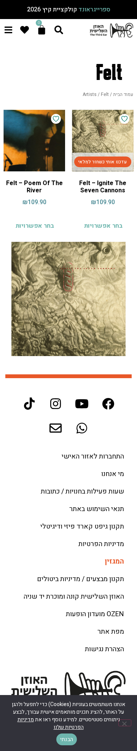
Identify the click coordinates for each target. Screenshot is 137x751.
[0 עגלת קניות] (42, 30)
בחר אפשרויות (103, 225)
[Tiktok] (29, 403)
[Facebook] (108, 403)
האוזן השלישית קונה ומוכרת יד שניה (74, 596)
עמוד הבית (123, 94)
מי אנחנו (112, 474)
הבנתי (66, 739)
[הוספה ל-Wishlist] (124, 119)
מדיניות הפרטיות (101, 544)
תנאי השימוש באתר (96, 509)
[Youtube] (82, 403)
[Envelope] (55, 428)
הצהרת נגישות (104, 649)
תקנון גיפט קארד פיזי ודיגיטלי (82, 526)
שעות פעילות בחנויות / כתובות (82, 491)
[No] (124, 722)
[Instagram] (55, 403)
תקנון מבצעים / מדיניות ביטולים (80, 579)
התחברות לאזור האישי (93, 456)
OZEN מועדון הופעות (95, 614)
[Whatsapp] (82, 428)
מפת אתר (110, 631)
